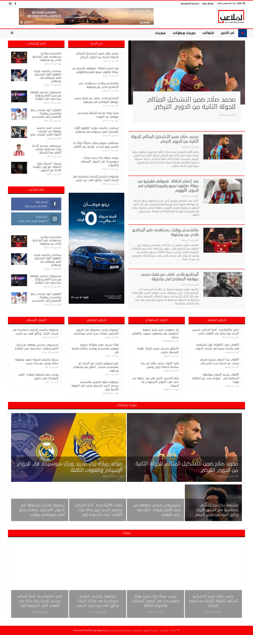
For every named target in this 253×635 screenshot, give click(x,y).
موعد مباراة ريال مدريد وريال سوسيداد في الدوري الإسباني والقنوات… (100, 161)
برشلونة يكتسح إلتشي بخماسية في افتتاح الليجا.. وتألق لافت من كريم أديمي (216, 510)
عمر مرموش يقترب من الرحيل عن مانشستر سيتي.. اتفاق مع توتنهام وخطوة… (96, 367)
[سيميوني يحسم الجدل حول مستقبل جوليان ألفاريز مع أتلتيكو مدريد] (19, 150)
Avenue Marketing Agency (89, 630)
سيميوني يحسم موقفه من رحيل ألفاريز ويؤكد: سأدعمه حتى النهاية (157, 510)
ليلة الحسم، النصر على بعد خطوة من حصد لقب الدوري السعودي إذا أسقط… (156, 382)
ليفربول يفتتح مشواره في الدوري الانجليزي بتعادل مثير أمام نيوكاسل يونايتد (42, 510)
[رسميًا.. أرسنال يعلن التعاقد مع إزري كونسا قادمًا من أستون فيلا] (19, 168)
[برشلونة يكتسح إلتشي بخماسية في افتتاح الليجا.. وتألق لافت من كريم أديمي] (213, 502)
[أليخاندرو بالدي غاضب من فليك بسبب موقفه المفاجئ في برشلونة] (222, 284)
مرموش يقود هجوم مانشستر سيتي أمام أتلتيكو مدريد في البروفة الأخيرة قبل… (95, 386)
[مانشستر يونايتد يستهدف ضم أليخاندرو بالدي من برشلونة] (222, 240)
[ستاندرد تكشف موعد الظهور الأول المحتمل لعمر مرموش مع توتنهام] (19, 75)
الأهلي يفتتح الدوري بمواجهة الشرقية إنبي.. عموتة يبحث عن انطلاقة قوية (215, 378)
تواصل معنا (207, 4)
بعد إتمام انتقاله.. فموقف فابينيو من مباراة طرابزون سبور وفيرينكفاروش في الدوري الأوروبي (168, 185)
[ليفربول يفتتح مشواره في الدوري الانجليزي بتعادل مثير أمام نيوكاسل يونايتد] (40, 502)
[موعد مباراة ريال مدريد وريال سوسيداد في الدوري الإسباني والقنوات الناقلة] (68, 447)
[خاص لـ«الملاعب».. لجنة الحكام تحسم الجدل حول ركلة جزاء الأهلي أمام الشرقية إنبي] (98, 502)
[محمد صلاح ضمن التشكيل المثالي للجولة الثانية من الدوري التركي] (186, 73)
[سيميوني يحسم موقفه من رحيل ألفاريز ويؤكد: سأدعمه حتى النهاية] (19, 96)
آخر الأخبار (227, 33)
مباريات (160, 33)
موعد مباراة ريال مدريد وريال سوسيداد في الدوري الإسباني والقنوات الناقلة (155, 601)
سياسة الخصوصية (190, 4)
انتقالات (208, 33)
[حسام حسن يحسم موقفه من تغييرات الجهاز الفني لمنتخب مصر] (19, 132)
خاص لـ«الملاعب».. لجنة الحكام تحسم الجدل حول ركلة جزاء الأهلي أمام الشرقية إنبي (98, 510)
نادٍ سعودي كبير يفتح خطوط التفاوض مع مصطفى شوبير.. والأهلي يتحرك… (155, 333)
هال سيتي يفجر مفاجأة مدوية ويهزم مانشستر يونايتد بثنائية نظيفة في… (95, 348)
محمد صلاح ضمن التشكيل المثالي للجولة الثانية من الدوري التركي (213, 601)
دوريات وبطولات (184, 33)
